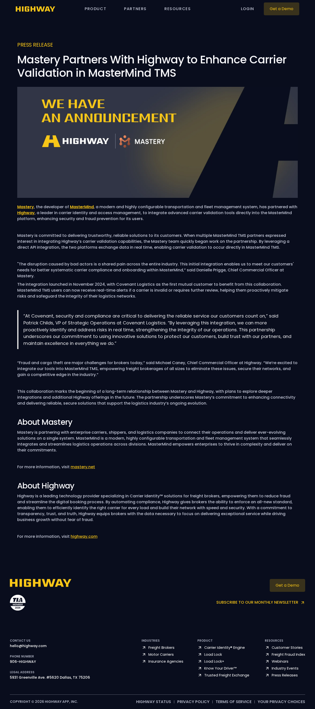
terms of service (234, 702)
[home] (35, 9)
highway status (153, 702)
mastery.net (83, 467)
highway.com (84, 536)
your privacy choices (281, 702)
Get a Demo (281, 9)
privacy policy (193, 702)
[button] (95, 8)
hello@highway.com (28, 646)
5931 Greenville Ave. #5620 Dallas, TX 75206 (50, 678)
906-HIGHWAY (23, 662)
